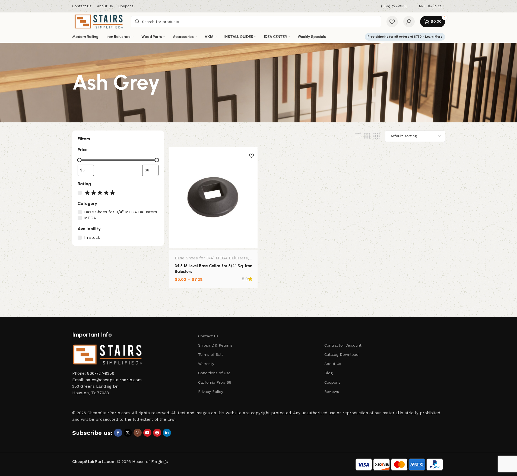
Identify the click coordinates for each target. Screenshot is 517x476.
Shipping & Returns (215, 345)
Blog (328, 373)
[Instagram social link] (138, 433)
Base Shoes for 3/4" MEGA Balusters (211, 258)
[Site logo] (99, 21)
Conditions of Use (214, 373)
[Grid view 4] (376, 136)
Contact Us (208, 336)
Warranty (206, 363)
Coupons (332, 382)
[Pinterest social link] (157, 433)
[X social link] (128, 433)
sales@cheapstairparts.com (114, 379)
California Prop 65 (214, 382)
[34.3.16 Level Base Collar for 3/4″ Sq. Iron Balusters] (213, 197)
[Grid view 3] (367, 136)
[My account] (409, 21)
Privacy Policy (210, 391)
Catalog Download (341, 354)
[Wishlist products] (392, 21)
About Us (332, 363)
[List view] (358, 136)
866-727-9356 (100, 373)
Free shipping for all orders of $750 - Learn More (404, 36)
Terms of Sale (211, 354)
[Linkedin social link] (167, 433)
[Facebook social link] (118, 433)
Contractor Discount (342, 345)
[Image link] (107, 354)
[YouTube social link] (147, 433)
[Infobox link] (394, 6)
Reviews (331, 391)
